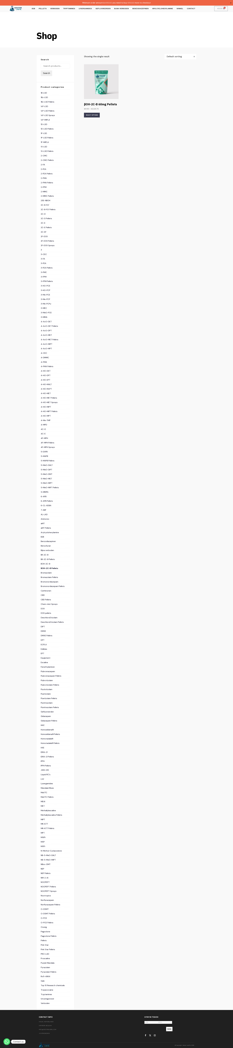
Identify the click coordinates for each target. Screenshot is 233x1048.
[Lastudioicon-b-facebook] (145, 1035)
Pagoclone (45, 931)
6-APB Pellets (47, 501)
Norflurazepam (47, 900)
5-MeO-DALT (47, 465)
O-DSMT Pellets (48, 913)
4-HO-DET (45, 371)
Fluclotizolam (46, 689)
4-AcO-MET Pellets (49, 339)
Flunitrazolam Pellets (50, 707)
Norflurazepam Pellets (50, 904)
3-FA (43, 259)
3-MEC (44, 308)
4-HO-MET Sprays (49, 402)
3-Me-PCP (45, 299)
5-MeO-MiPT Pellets (50, 487)
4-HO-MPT (46, 416)
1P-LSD (44, 133)
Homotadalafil (47, 738)
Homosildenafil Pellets (50, 734)
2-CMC (44, 155)
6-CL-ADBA (46, 505)
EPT (42, 653)
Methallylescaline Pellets (51, 815)
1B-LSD (44, 93)
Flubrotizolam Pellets (50, 685)
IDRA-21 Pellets (47, 756)
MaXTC (44, 792)
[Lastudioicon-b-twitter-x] (150, 1035)
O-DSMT (45, 909)
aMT (43, 523)
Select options (92, 115)
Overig (44, 927)
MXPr (43, 846)
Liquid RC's (45, 774)
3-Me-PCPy (46, 303)
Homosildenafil (47, 729)
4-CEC (44, 353)
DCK (43, 608)
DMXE (43, 631)
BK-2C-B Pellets (48, 559)
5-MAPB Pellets (47, 460)
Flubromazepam (48, 671)
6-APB (43, 496)
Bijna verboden (47, 550)
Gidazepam (46, 716)
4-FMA (44, 362)
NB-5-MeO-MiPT (48, 860)
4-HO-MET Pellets (49, 398)
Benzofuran (46, 546)
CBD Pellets (46, 599)
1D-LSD (44, 124)
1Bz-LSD (44, 97)
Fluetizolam (46, 694)
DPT (42, 640)
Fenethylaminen (48, 667)
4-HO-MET (46, 393)
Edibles (44, 649)
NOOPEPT (45, 882)
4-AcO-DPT (46, 330)
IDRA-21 (44, 752)
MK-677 (44, 824)
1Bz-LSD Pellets (47, 102)
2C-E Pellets (46, 227)
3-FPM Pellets (47, 281)
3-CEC (44, 254)
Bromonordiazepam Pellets (53, 586)
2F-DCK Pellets (47, 241)
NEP (42, 869)
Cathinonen (46, 590)
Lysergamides (47, 783)
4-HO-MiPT (46, 407)
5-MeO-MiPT (46, 483)
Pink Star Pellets (48, 949)
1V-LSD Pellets (47, 151)
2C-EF (43, 232)
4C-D (43, 429)
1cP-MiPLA (45, 120)
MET (43, 806)
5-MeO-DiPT (46, 469)
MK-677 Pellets (47, 828)
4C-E (43, 433)
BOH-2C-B (45, 564)
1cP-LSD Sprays (48, 115)
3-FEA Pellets (47, 267)
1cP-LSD (44, 106)
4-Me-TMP (45, 420)
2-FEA (43, 169)
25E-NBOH (45, 200)
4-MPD (44, 424)
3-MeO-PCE (46, 312)
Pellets (44, 940)
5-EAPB (44, 451)
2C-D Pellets (46, 218)
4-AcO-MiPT (46, 344)
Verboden (45, 1003)
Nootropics (46, 895)
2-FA (43, 164)
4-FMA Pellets (47, 366)
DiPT (43, 626)
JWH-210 (45, 770)
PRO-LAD (45, 954)
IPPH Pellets (46, 765)
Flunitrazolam (47, 703)
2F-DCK (44, 236)
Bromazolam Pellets (49, 577)
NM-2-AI (44, 877)
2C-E (43, 223)
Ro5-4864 (45, 976)
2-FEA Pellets (47, 173)
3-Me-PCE (45, 294)
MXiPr (43, 837)
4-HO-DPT (45, 375)
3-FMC (44, 272)
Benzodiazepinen (48, 541)
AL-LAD (44, 514)
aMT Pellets (46, 528)
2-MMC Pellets (47, 196)
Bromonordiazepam (49, 581)
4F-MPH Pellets (47, 442)
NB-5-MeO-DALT (48, 855)
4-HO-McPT (46, 389)
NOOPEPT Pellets (48, 886)
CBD (43, 595)
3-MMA (44, 317)
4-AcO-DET (46, 321)
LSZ (42, 779)
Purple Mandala (47, 963)
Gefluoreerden (47, 711)
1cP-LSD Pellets (47, 111)
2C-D (43, 214)
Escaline (44, 662)
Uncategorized (47, 998)
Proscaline (45, 958)
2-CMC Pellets (47, 160)
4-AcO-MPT (46, 348)
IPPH (43, 761)
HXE (42, 747)
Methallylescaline (48, 810)
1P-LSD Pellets (47, 137)
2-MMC (44, 191)
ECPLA (44, 644)
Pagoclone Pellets (48, 936)
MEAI (43, 801)
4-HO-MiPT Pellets (49, 411)
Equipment (45, 658)
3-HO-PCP (45, 290)
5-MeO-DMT (46, 474)
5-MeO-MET (46, 478)
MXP (43, 842)
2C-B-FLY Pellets (48, 209)
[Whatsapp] (7, 1041)
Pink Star (45, 945)
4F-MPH (44, 438)
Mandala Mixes (47, 788)
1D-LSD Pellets (47, 129)
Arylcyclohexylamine (50, 532)
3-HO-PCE (45, 285)
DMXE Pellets (46, 635)
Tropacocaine (47, 990)
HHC (43, 725)
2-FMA (44, 178)
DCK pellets (46, 613)
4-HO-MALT (46, 384)
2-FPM (43, 187)
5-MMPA (44, 492)
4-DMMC (45, 357)
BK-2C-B (44, 555)
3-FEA (43, 263)
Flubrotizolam (47, 680)
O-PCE (44, 918)
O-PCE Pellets (47, 922)
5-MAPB (44, 456)
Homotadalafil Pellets (50, 743)
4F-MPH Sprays (48, 447)
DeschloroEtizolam (49, 617)
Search (46, 73)
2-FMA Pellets (47, 182)
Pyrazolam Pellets (48, 972)
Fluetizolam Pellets (49, 698)
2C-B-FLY (45, 205)
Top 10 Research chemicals (53, 985)
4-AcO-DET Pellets (49, 326)
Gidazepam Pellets (49, 720)
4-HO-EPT (45, 380)
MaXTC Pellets (47, 797)
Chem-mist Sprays (49, 604)
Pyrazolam (45, 967)
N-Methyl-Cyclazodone (51, 851)
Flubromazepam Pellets (51, 676)
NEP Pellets (45, 873)
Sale (43, 981)
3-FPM (43, 276)
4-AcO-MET (46, 335)
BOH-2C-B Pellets (49, 568)
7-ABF (43, 510)
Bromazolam (46, 572)
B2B (42, 537)
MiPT (43, 819)
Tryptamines (46, 994)
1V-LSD (44, 146)
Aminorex (45, 519)
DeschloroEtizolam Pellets (52, 622)
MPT (43, 833)
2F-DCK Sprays (47, 245)
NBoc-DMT (45, 864)
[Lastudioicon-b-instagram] (155, 1035)
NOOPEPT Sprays (48, 891)
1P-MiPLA (45, 142)
